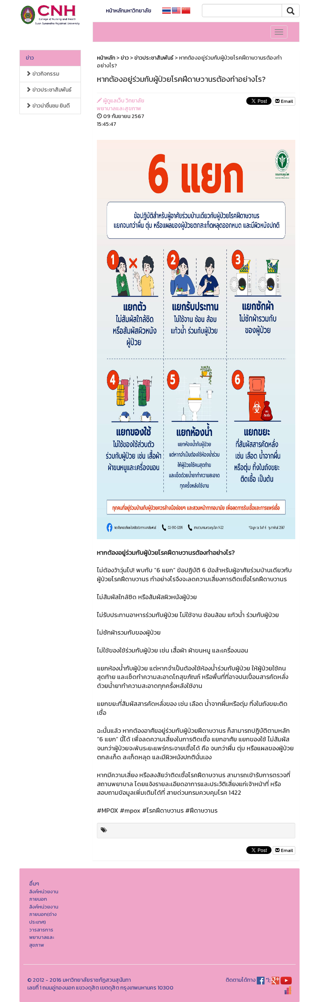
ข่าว (30, 58)
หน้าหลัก (106, 58)
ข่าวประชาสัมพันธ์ (51, 90)
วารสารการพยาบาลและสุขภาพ (41, 937)
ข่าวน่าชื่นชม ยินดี (50, 106)
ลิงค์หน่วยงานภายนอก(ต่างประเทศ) (43, 914)
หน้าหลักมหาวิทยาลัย (128, 11)
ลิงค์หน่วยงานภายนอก (43, 895)
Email (286, 101)
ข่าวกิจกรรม (45, 74)
